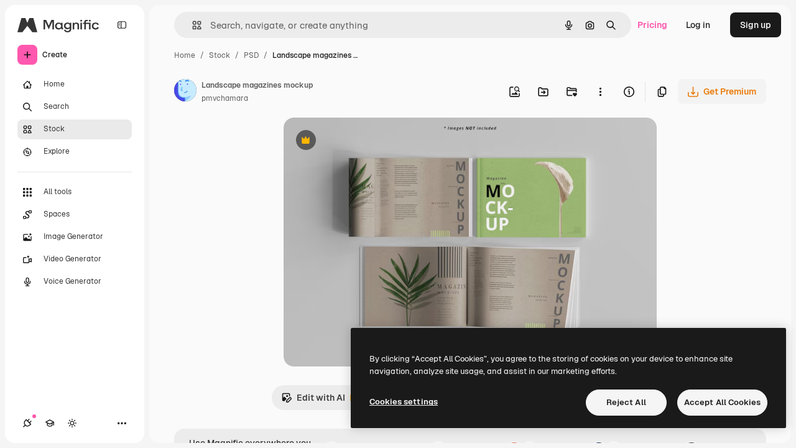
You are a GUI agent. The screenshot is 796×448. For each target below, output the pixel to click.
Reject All (626, 402)
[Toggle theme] (72, 423)
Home (184, 55)
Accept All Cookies (722, 402)
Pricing (652, 24)
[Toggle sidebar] (122, 25)
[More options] (600, 91)
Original (363, 141)
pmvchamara (224, 98)
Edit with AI (313, 401)
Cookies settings (403, 401)
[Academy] (50, 423)
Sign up (755, 24)
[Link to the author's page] (185, 92)
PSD (251, 55)
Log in (698, 24)
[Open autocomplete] (192, 25)
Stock (219, 55)
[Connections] (27, 423)
